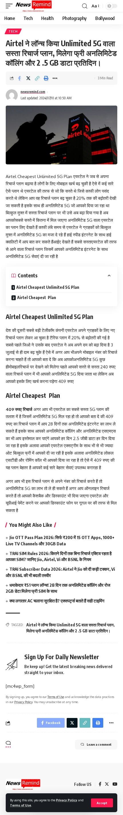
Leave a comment (99, 744)
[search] (85, 6)
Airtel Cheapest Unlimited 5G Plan (47, 287)
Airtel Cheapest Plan (36, 297)
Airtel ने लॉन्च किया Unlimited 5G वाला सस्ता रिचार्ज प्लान (70, 624)
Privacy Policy (66, 800)
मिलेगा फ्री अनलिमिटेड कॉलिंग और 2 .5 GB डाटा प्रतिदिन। (68, 630)
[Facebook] (100, 784)
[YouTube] (114, 784)
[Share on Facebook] (19, 78)
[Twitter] (107, 784)
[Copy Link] (37, 78)
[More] (55, 78)
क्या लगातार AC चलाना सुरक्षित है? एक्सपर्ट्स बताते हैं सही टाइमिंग (56, 600)
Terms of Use (20, 805)
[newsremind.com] (33, 6)
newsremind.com (33, 92)
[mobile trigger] (10, 6)
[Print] (46, 78)
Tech (13, 31)
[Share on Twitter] (28, 78)
